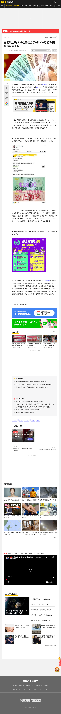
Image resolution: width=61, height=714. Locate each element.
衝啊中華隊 (9, 6)
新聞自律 (21, 685)
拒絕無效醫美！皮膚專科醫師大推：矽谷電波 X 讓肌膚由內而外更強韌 (22, 627)
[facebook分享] (6, 87)
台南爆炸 (16, 6)
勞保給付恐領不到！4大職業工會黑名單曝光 (48, 626)
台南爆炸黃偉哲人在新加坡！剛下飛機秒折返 (41, 620)
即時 (22, 6)
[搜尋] (59, 2)
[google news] (38, 695)
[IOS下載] (25, 700)
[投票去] (23, 435)
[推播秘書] (57, 670)
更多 (54, 332)
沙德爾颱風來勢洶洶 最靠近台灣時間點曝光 (48, 533)
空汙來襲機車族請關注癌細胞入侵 (48, 516)
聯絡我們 (15, 685)
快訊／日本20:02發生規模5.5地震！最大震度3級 (40, 615)
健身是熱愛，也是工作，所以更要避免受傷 (22, 637)
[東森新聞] (7, 2)
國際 (46, 6)
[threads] (35, 695)
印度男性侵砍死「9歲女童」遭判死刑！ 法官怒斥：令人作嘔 (48, 500)
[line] (32, 695)
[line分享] (6, 93)
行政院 (47, 281)
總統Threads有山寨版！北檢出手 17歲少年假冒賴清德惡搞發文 (40, 604)
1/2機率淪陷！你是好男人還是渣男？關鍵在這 (40, 610)
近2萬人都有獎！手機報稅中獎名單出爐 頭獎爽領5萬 (32, 387)
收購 (38, 87)
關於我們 (28, 685)
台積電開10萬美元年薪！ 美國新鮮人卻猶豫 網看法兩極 (33, 407)
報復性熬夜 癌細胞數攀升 (24, 412)
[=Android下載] (36, 700)
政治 (42, 6)
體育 (51, 6)
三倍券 (44, 84)
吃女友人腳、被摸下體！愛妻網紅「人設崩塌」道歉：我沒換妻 (35, 404)
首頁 (5, 37)
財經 (55, 6)
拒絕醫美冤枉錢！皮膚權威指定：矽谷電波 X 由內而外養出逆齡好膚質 (41, 599)
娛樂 (34, 6)
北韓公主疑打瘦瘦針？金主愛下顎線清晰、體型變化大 (48, 637)
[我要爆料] (60, 662)
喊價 (38, 420)
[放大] (53, 51)
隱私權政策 (39, 685)
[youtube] (26, 695)
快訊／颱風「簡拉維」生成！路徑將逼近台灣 (12, 533)
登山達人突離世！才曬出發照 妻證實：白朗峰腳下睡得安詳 (34, 384)
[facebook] (22, 695)
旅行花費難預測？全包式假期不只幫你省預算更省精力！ (30, 533)
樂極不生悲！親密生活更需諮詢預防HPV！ (30, 410)
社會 (38, 6)
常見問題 (46, 685)
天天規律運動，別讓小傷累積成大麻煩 (30, 516)
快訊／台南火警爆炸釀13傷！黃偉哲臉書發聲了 (30, 401)
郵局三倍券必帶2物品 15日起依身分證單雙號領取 (31, 381)
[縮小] (55, 51)
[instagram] (29, 695)
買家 (32, 420)
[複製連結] (6, 98)
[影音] (54, 2)
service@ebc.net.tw (25, 689)
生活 (30, 6)
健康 (59, 6)
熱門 (26, 6)
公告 (33, 685)
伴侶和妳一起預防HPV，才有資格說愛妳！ (12, 516)
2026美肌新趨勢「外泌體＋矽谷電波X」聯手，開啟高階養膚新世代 (12, 500)
